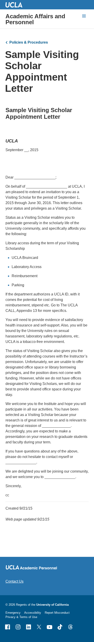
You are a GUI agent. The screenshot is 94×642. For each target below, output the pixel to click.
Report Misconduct (57, 612)
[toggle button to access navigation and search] (84, 16)
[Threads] (70, 627)
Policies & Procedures (28, 42)
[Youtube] (49, 627)
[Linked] (28, 627)
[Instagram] (18, 627)
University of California (52, 604)
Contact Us (14, 581)
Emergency (13, 612)
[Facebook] (7, 627)
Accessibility (32, 612)
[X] (39, 627)
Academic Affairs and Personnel (35, 19)
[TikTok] (60, 627)
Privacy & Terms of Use (21, 617)
